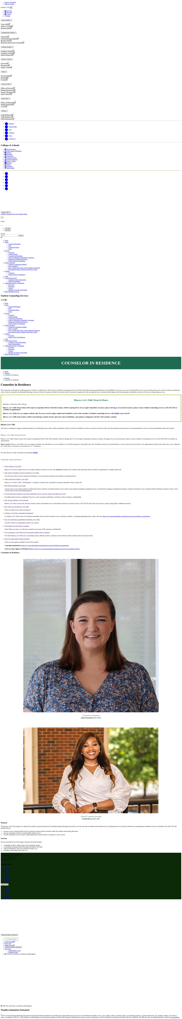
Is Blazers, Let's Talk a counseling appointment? (19, 513)
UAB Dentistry (6, 117)
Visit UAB (4, 24)
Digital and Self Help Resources (18, 259)
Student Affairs (22, 214)
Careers (7, 878)
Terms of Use (10, 945)
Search (3, 233)
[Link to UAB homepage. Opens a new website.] (17, 904)
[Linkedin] (6, 188)
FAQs (10, 249)
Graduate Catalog (7, 53)
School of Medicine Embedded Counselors (21, 257)
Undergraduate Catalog (9, 39)
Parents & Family (6, 59)
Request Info (5, 28)
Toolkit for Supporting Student (17, 264)
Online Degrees (6, 55)
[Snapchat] (6, 185)
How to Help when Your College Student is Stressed (24, 268)
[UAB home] (91, 210)
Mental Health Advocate (12, 292)
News (6, 873)
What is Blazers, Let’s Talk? (13, 466)
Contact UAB (10, 942)
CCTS (3, 107)
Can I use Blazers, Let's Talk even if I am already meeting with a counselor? (27, 532)
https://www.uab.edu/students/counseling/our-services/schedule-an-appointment (126, 516)
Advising (4, 37)
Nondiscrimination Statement (9, 935)
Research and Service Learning (11, 43)
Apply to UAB (6, 26)
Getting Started (12, 254)
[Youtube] (6, 182)
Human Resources (7, 90)
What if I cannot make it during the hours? (17, 539)
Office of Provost (7, 88)
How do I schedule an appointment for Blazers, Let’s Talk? (22, 519)
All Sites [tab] (7, 230)
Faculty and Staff (10, 263)
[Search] (2, 218)
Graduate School (6, 51)
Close (3, 300)
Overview (11, 252)
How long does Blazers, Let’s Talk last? (16, 500)
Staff (9, 246)
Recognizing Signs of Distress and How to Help (22, 269)
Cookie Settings (11, 939)
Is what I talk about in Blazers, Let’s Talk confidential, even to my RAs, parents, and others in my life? (35, 494)
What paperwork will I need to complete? (17, 526)
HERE (117, 413)
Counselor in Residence (15, 256)
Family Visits (5, 67)
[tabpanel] (91, 235)
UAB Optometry (6, 119)
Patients (4, 111)
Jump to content (9, 4)
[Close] (11, 7)
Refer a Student (13, 266)
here (115, 408)
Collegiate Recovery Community (14, 283)
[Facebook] (6, 173)
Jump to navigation (10, 2)
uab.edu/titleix (175, 1017)
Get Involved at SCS (11, 278)
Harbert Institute (6, 105)
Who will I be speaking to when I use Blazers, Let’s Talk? (22, 473)
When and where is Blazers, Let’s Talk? (16, 479)
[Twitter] (6, 176)
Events (3, 80)
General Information (14, 244)
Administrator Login (14, 950)
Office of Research (7, 103)
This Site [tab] (7, 228)
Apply (6, 868)
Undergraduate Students (8, 32)
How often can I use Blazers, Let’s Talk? (17, 507)
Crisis (6, 276)
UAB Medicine (6, 115)
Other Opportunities (14, 281)
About (6, 242)
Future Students (6, 20)
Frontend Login (13, 952)
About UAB (5, 884)
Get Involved (5, 76)
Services (4, 63)
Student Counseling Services (9, 214)
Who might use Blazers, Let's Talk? (15, 486)
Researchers (5, 98)
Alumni (4, 71)
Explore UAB (5, 212)
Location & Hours (13, 247)
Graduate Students (7, 47)
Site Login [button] (8, 949)
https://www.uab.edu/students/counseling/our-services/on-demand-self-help (57, 549)
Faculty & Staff (6, 84)
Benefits (3, 78)
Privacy (8, 943)
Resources (4, 65)
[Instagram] (6, 179)
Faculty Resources (7, 92)
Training (7, 271)
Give (6, 872)
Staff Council (5, 94)
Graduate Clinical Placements (17, 280)
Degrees (7, 870)
